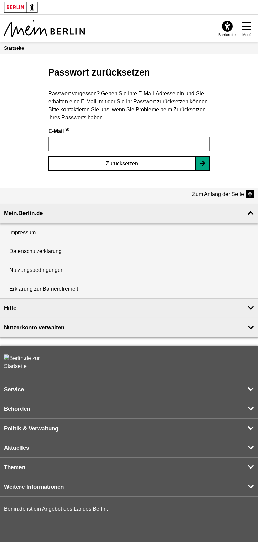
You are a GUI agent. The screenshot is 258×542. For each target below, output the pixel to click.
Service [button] (14, 389)
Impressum (22, 232)
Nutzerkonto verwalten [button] (34, 327)
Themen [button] (14, 467)
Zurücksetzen (122, 163)
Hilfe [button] (10, 308)
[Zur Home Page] (44, 28)
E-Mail (58, 131)
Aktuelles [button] (16, 448)
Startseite (14, 48)
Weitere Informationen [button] (34, 487)
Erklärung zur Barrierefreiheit (43, 289)
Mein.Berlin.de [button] (23, 213)
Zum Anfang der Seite (218, 194)
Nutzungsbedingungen (36, 270)
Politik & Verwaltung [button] (31, 428)
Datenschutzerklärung (35, 251)
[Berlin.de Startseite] (24, 362)
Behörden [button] (17, 409)
